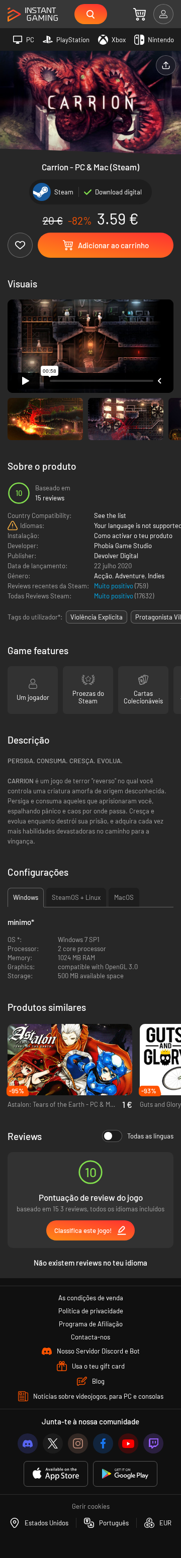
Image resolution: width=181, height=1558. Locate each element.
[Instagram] (78, 1443)
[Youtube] (128, 1443)
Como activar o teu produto (133, 536)
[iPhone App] (56, 1474)
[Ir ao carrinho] (139, 14)
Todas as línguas (150, 1136)
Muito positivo (114, 586)
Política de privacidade (90, 1311)
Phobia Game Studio (123, 546)
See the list (110, 515)
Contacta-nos (90, 1337)
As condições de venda (90, 1298)
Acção (103, 576)
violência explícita (96, 617)
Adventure (130, 576)
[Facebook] (103, 1443)
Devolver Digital (116, 556)
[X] (53, 1443)
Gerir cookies (91, 1506)
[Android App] (125, 1474)
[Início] (33, 15)
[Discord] (28, 1443)
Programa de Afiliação (91, 1324)
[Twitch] (153, 1443)
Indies (156, 576)
